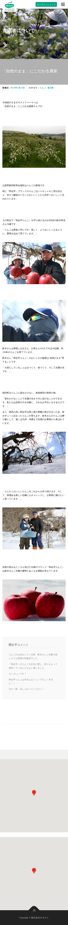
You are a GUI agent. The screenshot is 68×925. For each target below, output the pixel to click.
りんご (43, 87)
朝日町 (51, 87)
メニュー (63, 4)
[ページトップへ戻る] (34, 910)
